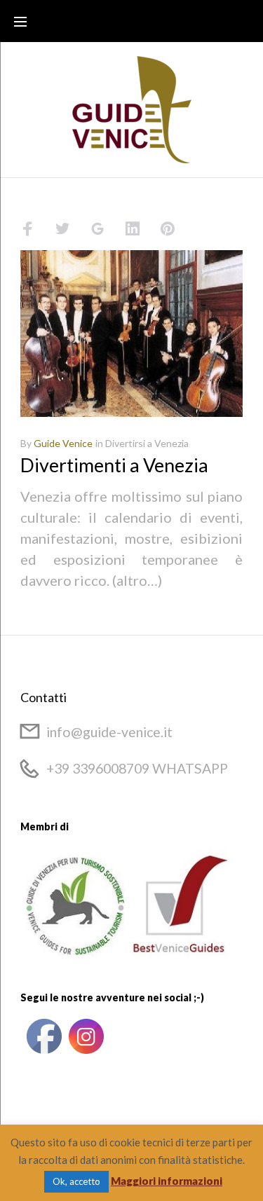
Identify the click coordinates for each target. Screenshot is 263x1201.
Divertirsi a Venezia (147, 443)
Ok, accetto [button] (76, 1181)
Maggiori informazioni (166, 1180)
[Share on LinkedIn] (133, 229)
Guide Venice (63, 443)
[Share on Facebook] (27, 229)
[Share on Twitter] (62, 229)
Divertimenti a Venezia (114, 464)
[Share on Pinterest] (168, 229)
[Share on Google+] (97, 229)
